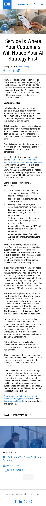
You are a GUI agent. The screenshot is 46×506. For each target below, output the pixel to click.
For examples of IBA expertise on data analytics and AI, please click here (21, 397)
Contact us (24, 4)
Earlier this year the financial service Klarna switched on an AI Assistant (23, 161)
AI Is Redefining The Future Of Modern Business (22, 458)
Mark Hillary (24, 66)
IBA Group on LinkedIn (14, 401)
